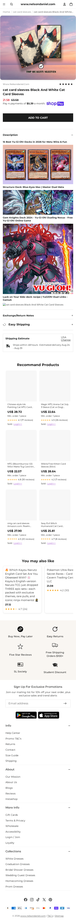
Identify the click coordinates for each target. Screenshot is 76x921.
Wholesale (11, 826)
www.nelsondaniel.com (16, 84)
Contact (10, 749)
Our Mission (12, 776)
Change (66, 340)
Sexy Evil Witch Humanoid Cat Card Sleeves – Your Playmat (53, 525)
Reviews (10, 793)
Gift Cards (11, 814)
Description (10, 134)
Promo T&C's (13, 738)
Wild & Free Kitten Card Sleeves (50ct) (53, 465)
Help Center (12, 733)
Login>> (18, 424)
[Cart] (71, 4)
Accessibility (13, 831)
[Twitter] (44, 900)
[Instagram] (32, 900)
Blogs (9, 787)
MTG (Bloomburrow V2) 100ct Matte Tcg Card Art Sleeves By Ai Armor (20, 465)
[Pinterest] (50, 900)
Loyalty (9, 842)
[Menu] (4, 4)
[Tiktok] (38, 900)
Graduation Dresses (17, 864)
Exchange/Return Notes (18, 315)
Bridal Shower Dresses (19, 869)
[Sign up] (65, 703)
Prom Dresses (14, 886)
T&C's (50, 915)
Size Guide (11, 755)
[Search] (11, 4)
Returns (10, 744)
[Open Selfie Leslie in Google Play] (26, 715)
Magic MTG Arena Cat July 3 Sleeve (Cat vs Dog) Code (55, 406)
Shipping (11, 760)
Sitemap (59, 915)
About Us (11, 782)
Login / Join (12, 837)
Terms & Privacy (15, 820)
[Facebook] (26, 900)
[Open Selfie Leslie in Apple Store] (48, 715)
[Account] (65, 4)
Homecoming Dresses (19, 881)
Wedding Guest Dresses (20, 875)
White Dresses (14, 858)
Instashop (11, 799)
